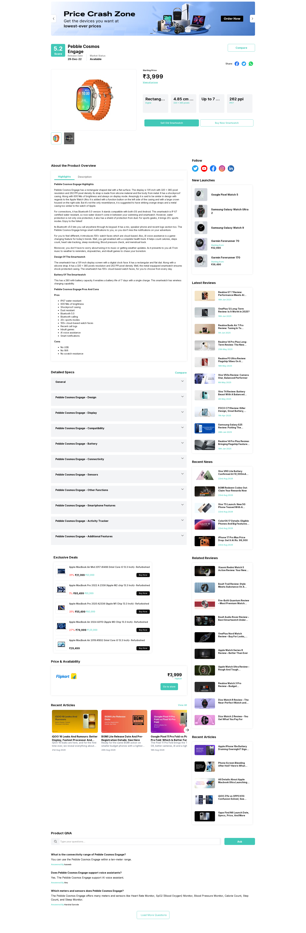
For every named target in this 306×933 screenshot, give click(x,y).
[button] (171, 122)
